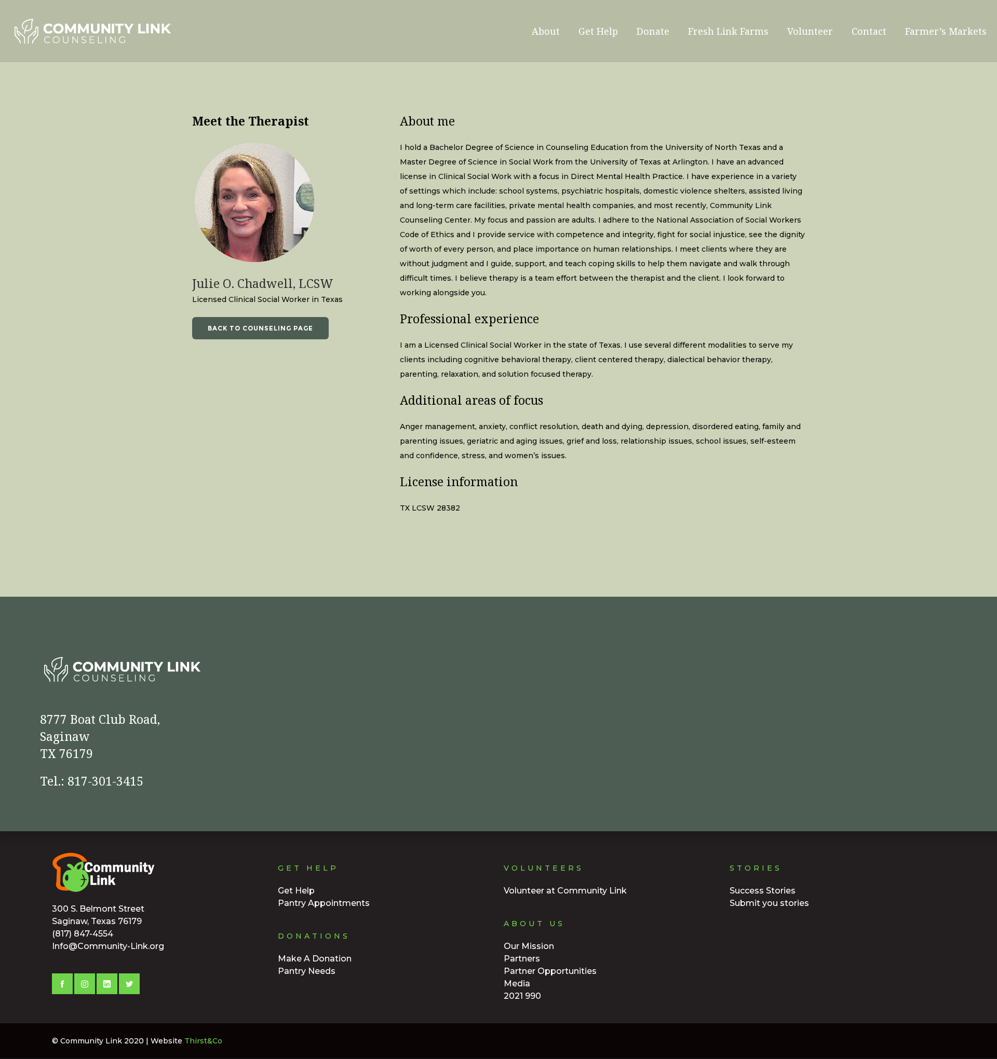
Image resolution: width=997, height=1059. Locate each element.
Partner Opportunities (550, 971)
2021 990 (522, 996)
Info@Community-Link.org (108, 946)
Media (517, 983)
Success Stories (763, 891)
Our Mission (529, 946)
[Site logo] (62, 31)
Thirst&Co (203, 1041)
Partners (522, 959)
